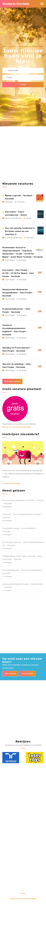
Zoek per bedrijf (27, 673)
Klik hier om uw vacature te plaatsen (16, 427)
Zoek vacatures (10, 673)
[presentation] (2, 764)
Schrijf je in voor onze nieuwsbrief (23, 899)
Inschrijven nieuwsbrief (11, 483)
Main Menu (42, 3)
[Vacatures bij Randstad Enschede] (10, 757)
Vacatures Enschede (15, 3)
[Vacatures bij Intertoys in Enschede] (35, 758)
